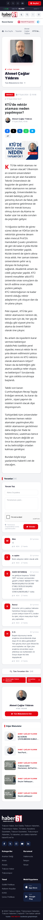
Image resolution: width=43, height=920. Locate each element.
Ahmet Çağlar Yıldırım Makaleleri (12, 680)
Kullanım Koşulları (9, 889)
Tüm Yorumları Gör (23, 671)
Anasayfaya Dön (31, 680)
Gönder (32, 527)
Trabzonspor (7, 873)
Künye (25, 865)
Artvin (4, 860)
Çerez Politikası (8, 897)
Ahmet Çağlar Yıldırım (27, 31)
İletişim (26, 860)
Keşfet (36, 3)
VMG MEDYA (15, 916)
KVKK (4, 893)
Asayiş (4, 865)
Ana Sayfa (8, 31)
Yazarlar (18, 31)
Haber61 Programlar (27, 22)
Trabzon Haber (8, 869)
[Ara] (27, 14)
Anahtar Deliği (7, 856)
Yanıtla (25, 546)
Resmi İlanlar (7, 22)
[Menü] (33, 14)
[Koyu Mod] (21, 14)
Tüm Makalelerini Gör (23, 714)
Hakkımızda (28, 856)
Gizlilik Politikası (8, 884)
